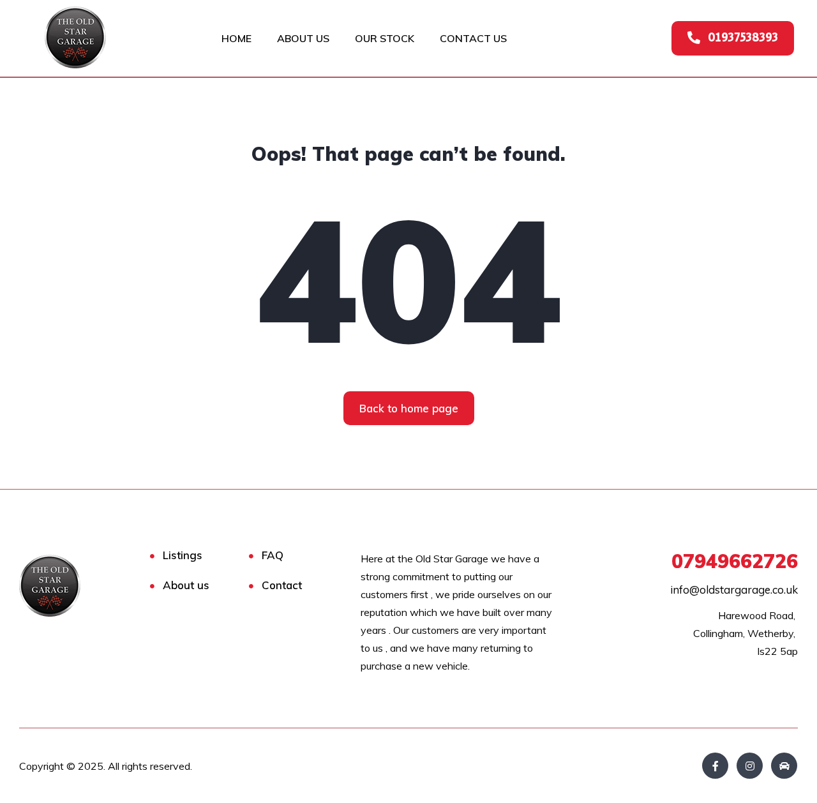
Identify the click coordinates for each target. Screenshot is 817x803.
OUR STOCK (384, 38)
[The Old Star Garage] (71, 586)
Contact (282, 585)
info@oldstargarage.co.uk (734, 589)
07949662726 (734, 561)
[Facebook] (715, 766)
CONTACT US (473, 38)
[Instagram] (750, 766)
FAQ (272, 555)
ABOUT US (303, 38)
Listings (182, 555)
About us (186, 585)
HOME (236, 38)
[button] (732, 38)
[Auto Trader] (784, 766)
